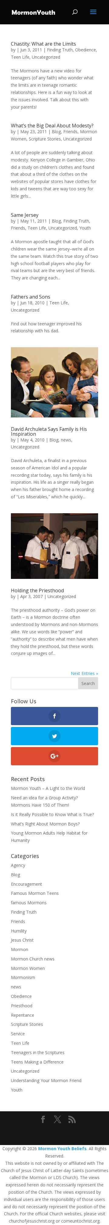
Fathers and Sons (30, 296)
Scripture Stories (45, 139)
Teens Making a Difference (37, 1062)
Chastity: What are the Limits (43, 43)
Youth (85, 228)
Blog (56, 131)
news (66, 440)
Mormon (19, 949)
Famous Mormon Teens (35, 893)
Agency (18, 865)
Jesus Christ (22, 940)
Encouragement (26, 884)
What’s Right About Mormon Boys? (45, 824)
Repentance (22, 1015)
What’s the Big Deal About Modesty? (52, 125)
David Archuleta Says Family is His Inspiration (49, 431)
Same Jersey (24, 215)
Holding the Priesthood (37, 590)
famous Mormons (29, 902)
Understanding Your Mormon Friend (46, 1080)
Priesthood (21, 1006)
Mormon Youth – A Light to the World (48, 788)
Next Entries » (84, 673)
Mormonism (23, 977)
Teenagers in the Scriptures (37, 1052)
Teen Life (20, 57)
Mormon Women (28, 968)
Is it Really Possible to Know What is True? (52, 814)
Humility (19, 931)
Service (18, 1033)
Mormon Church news (32, 959)
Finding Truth (60, 50)
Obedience (85, 50)
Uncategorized (46, 57)
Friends (70, 131)
